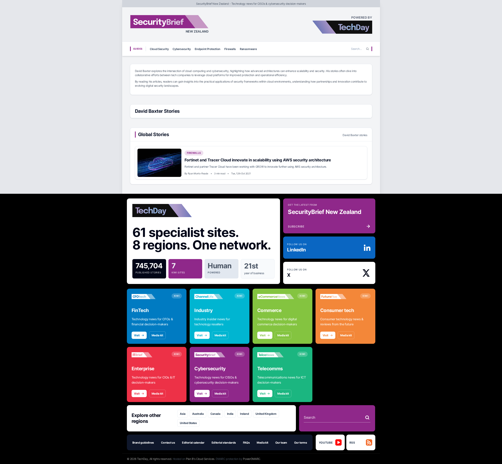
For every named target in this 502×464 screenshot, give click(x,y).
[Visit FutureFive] (338, 296)
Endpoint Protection (207, 49)
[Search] (367, 48)
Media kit (157, 335)
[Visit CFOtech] (150, 296)
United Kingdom (266, 413)
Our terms (300, 442)
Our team (281, 442)
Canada (215, 413)
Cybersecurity (182, 49)
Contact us (168, 442)
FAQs (246, 442)
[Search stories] (367, 417)
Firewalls (230, 49)
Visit (137, 335)
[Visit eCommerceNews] (275, 296)
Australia (198, 413)
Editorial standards (224, 442)
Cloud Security (159, 49)
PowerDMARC (251, 458)
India (230, 413)
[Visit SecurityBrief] (212, 355)
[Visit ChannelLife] (212, 296)
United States (188, 423)
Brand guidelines (143, 442)
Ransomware (248, 49)
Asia (183, 413)
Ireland (244, 413)
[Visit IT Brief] (150, 355)
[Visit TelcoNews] (275, 355)
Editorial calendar (193, 442)
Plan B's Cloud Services (200, 458)
